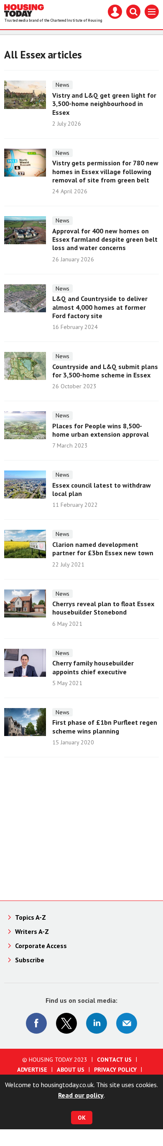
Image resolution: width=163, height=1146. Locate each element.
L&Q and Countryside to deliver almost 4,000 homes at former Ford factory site (100, 307)
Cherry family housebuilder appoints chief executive (93, 667)
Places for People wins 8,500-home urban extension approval (100, 430)
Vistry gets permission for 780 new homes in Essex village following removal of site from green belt (105, 171)
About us (70, 1069)
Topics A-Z (30, 917)
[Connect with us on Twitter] (66, 1023)
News (62, 85)
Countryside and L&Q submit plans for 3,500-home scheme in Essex (105, 370)
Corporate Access (41, 945)
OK (82, 1117)
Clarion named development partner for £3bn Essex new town (102, 548)
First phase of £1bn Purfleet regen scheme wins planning (104, 726)
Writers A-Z (32, 931)
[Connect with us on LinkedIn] (96, 1023)
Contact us (114, 1059)
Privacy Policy (115, 1069)
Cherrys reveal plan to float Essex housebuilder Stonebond (103, 608)
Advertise (32, 1069)
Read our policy (81, 1095)
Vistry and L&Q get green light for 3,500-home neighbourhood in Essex (104, 103)
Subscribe (29, 960)
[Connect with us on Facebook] (36, 1023)
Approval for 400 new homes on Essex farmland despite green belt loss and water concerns (105, 239)
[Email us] (127, 1023)
